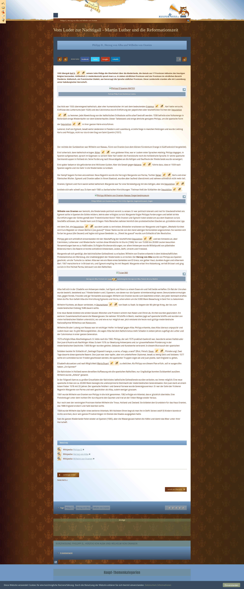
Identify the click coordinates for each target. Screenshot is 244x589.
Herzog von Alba (80, 454)
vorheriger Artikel (69, 475)
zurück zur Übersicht (174, 489)
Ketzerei (137, 165)
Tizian (109, 279)
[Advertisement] (122, 527)
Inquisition (177, 110)
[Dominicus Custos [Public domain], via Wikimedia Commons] (122, 88)
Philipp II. (77, 449)
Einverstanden (231, 585)
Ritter (97, 152)
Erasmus (150, 106)
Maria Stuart (103, 363)
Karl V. (72, 73)
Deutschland (102, 305)
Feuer (151, 351)
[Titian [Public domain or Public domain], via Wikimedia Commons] (122, 273)
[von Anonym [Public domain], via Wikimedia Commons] (122, 195)
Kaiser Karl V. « (62, 480)
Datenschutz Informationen (158, 585)
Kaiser (158, 175)
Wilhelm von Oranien (82, 459)
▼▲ (65, 59)
